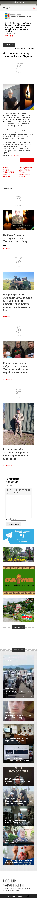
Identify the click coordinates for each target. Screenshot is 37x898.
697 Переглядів (18, 48)
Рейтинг (31, 48)
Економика (8, 735)
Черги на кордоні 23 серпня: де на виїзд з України (18, 692)
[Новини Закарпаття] (18, 16)
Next (33, 22)
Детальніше (7, 248)
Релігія (7, 837)
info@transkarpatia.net (14, 890)
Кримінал (7, 755)
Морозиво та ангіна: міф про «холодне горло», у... (18, 861)
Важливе (7, 818)
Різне (6, 857)
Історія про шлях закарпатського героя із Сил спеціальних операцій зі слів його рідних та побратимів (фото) (17, 302)
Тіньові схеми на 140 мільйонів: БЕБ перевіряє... (17, 759)
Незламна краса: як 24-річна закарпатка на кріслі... (18, 802)
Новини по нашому (10, 798)
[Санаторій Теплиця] (18, 610)
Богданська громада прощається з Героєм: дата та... (17, 781)
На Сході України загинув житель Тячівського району (15, 238)
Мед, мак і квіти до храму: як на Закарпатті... (18, 841)
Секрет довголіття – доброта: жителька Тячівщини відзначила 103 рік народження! (17, 367)
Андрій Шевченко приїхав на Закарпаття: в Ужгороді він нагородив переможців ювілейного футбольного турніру (18, 27)
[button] (7, 490)
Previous (31, 22)
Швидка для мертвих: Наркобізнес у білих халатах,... (19, 821)
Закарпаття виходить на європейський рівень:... (16, 739)
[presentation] (7, 490)
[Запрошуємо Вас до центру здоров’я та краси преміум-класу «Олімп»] (19, 580)
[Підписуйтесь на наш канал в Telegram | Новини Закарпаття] (18, 536)
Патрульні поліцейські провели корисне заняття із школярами (8, 172)
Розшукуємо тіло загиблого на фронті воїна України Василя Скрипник (16, 454)
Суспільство (15, 155)
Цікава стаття (27, 160)
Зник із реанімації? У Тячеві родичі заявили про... (18, 716)
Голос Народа (8, 713)
